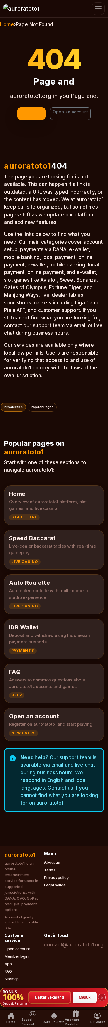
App (8, 963)
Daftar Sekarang (50, 996)
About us (52, 862)
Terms (49, 870)
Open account (17, 948)
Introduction (13, 407)
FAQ (8, 971)
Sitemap (12, 978)
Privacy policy (56, 877)
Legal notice (55, 885)
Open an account (70, 111)
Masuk (85, 996)
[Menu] (98, 8)
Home (7, 24)
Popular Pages (42, 407)
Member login (17, 956)
